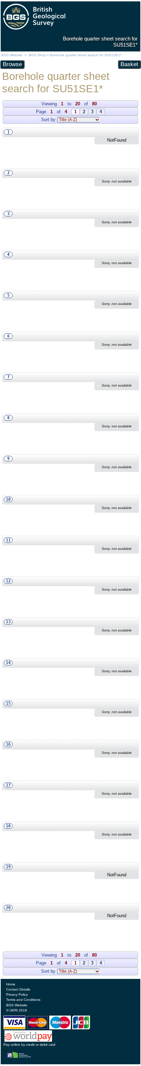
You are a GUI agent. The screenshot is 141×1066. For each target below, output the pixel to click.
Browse (12, 64)
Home (10, 984)
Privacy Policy (17, 994)
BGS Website (12, 55)
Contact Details (18, 989)
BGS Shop (37, 55)
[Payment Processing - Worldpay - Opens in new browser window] (28, 1040)
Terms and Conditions (23, 1000)
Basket (129, 64)
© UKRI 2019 (16, 1010)
